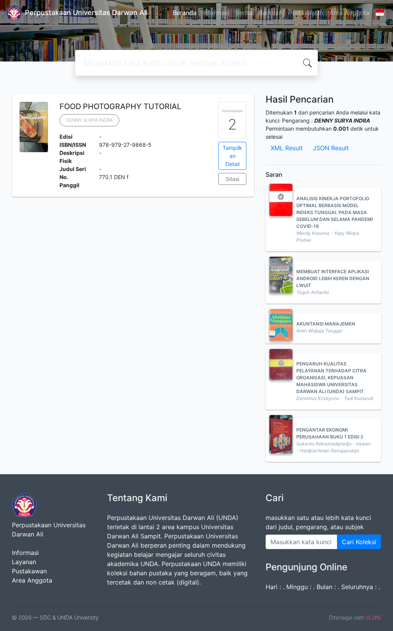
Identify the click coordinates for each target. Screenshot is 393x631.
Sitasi (232, 179)
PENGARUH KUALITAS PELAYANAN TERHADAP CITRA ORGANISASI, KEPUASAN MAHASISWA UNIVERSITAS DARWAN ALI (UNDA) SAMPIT (331, 377)
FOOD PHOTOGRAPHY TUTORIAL (120, 106)
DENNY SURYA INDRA (89, 120)
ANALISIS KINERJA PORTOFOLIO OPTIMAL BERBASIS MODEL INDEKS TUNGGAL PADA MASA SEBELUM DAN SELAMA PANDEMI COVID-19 (334, 212)
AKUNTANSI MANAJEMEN (325, 324)
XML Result (287, 148)
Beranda (184, 13)
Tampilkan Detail (232, 155)
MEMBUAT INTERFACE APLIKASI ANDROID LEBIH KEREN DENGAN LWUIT (332, 278)
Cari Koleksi (359, 542)
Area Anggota (349, 13)
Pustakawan (305, 13)
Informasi (216, 13)
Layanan (24, 562)
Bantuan (270, 13)
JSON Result (331, 148)
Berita (244, 13)
